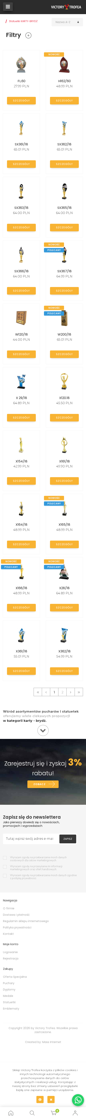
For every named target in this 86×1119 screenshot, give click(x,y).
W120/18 (21, 334)
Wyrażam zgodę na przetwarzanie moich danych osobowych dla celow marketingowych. (38, 859)
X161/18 (64, 461)
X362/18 (64, 651)
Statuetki (9, 1002)
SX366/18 (21, 271)
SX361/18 (21, 144)
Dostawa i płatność (16, 915)
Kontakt (8, 934)
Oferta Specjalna (15, 977)
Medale (8, 996)
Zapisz (67, 839)
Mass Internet (51, 1042)
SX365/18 (64, 207)
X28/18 (64, 588)
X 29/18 (21, 398)
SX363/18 (21, 207)
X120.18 (64, 398)
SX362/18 (64, 144)
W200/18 (64, 334)
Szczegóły (21, 100)
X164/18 (21, 524)
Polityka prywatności (17, 927)
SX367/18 (64, 271)
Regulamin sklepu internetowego (26, 921)
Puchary (8, 983)
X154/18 (21, 461)
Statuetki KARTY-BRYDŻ (23, 21)
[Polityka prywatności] (40, 1099)
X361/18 (21, 651)
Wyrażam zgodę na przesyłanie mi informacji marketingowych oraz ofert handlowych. (36, 868)
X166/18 (21, 588)
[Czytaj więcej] (43, 730)
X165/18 (64, 524)
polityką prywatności (24, 878)
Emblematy (11, 1009)
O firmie (8, 908)
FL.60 (21, 81)
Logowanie (10, 952)
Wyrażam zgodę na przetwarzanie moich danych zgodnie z (43, 877)
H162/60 (64, 81)
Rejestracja (10, 958)
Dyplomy (9, 990)
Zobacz (39, 784)
